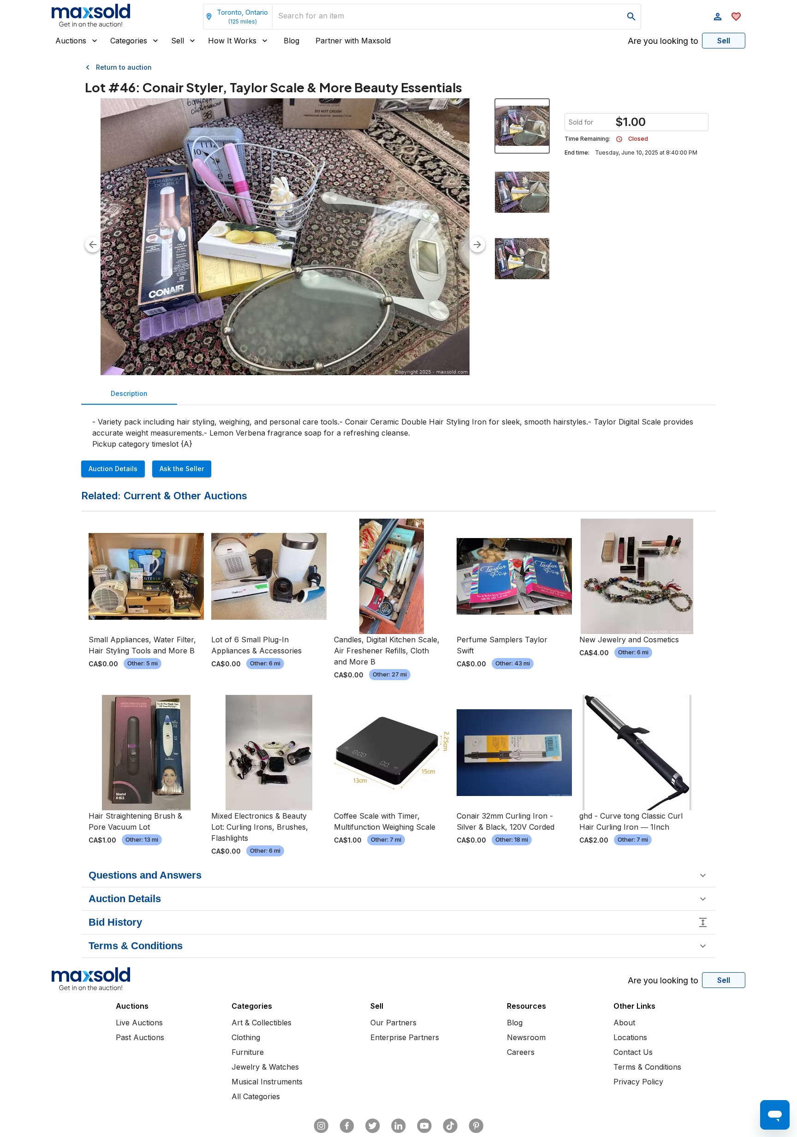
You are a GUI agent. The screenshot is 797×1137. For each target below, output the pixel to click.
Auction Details (113, 469)
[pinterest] (476, 1126)
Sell (177, 40)
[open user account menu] (717, 17)
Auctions (70, 40)
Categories (128, 40)
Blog (291, 40)
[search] (631, 16)
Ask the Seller (182, 469)
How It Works (232, 40)
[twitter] (373, 1126)
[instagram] (321, 1126)
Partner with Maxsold (353, 40)
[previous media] (93, 244)
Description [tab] (129, 393)
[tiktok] (450, 1126)
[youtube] (424, 1126)
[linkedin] (398, 1126)
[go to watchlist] (736, 17)
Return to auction (124, 67)
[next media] (477, 244)
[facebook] (347, 1126)
